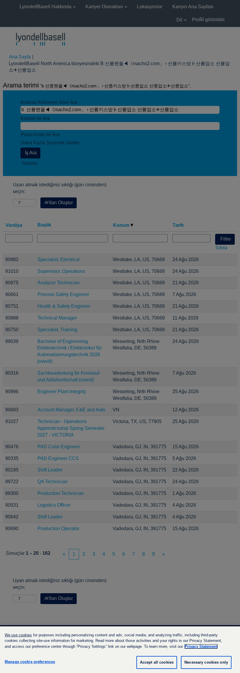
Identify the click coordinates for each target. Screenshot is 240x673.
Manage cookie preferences (30, 662)
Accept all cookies (157, 662)
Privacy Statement (201, 646)
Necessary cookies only (206, 662)
